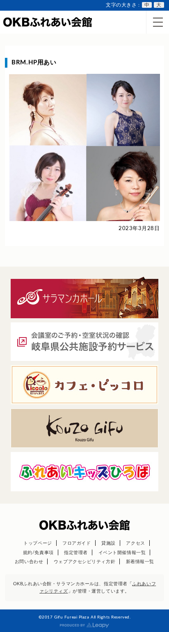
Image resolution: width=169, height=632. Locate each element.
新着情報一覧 (140, 561)
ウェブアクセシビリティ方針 (84, 561)
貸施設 (108, 543)
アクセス (135, 543)
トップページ (37, 543)
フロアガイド (76, 543)
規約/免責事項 (38, 552)
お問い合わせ (29, 561)
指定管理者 (76, 552)
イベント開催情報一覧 (122, 552)
